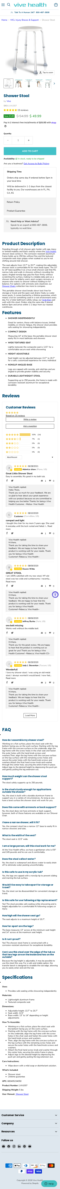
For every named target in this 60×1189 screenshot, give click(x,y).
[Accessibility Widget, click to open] (55, 594)
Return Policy (13, 202)
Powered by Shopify (30, 1183)
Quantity (7, 134)
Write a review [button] (30, 419)
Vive (9, 101)
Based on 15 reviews (15, 415)
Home (4, 20)
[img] (20, 466)
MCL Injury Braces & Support (24, 20)
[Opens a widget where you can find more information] (49, 1184)
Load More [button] (30, 715)
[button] (10, 110)
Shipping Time (14, 171)
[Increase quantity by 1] (29, 140)
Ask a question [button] (30, 426)
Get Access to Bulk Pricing (36, 163)
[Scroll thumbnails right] (53, 83)
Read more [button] (11, 581)
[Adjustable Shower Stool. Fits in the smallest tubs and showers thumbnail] (49, 83)
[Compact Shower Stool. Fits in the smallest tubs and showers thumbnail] (18, 83)
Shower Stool (22, 1094)
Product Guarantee (16, 210)
